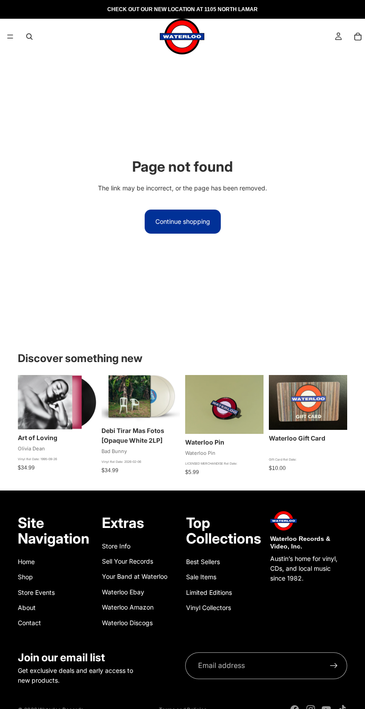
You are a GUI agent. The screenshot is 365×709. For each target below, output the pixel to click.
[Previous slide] (195, 404)
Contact (29, 623)
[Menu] (10, 36)
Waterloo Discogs (127, 623)
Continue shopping (182, 221)
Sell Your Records (127, 561)
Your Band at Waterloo (134, 576)
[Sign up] (333, 665)
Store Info (116, 546)
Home (26, 561)
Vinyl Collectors (208, 607)
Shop (25, 577)
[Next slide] (254, 404)
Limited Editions (209, 592)
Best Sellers (203, 561)
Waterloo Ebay (123, 592)
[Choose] (166, 408)
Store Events (36, 592)
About (27, 607)
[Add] (82, 416)
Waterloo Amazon (128, 607)
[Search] (29, 36)
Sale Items (201, 577)
